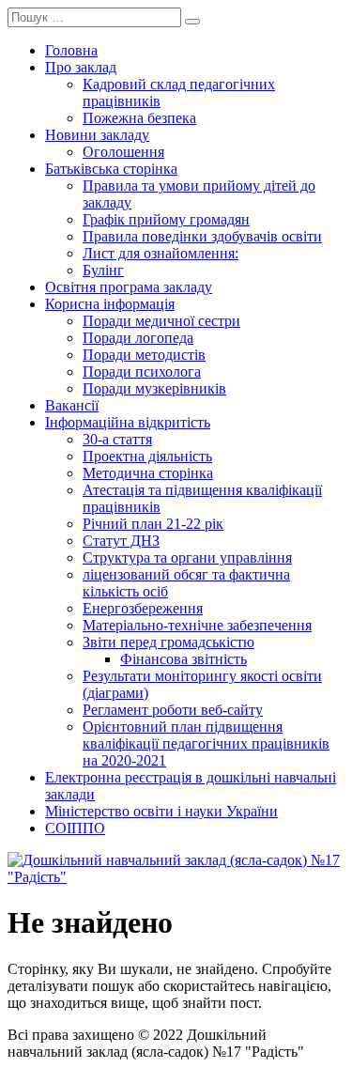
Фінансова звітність (183, 659)
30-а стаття (117, 439)
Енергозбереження (143, 608)
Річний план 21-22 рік (153, 524)
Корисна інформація (110, 304)
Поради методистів (144, 355)
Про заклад (80, 67)
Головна (71, 50)
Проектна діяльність (147, 456)
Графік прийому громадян (166, 219)
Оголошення (123, 152)
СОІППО (75, 828)
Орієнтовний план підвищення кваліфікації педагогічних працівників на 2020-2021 (206, 743)
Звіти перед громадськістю (168, 642)
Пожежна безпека (139, 118)
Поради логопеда (138, 338)
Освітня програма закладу (128, 287)
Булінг (103, 270)
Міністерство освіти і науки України (161, 811)
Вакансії (72, 405)
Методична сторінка (148, 473)
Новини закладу (97, 135)
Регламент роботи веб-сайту (173, 710)
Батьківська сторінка (111, 169)
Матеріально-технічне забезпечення (197, 625)
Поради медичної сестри (161, 321)
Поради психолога (142, 371)
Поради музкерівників (154, 388)
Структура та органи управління (187, 557)
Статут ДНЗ (121, 541)
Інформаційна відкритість (127, 422)
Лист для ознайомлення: (160, 253)
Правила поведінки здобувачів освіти (202, 236)
